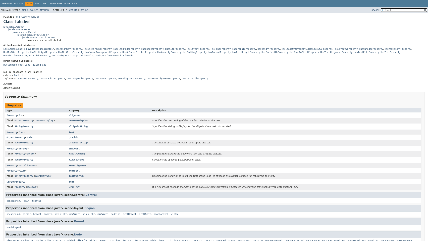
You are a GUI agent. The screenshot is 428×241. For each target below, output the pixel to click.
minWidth (102, 214)
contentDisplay (78, 120)
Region (89, 208)
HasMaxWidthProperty (16, 52)
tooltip (36, 200)
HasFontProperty (221, 49)
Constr (34, 10)
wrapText (74, 187)
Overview (6, 4)
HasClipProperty (175, 49)
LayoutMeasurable (14, 49)
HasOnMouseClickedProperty (139, 52)
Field (25, 10)
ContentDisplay (44, 120)
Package (18, 4)
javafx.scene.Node (19, 29)
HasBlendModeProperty (126, 49)
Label (28, 64)
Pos (21, 115)
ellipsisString (78, 126)
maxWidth (74, 214)
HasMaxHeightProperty (398, 49)
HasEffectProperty (198, 49)
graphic (73, 137)
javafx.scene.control (27, 16)
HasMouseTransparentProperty (103, 52)
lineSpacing (76, 159)
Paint (22, 170)
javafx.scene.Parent (24, 32)
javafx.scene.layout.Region (33, 34)
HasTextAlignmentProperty (336, 52)
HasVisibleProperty (15, 55)
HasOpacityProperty (169, 52)
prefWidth (145, 214)
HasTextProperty (391, 52)
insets (48, 214)
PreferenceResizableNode (117, 55)
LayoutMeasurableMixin (40, 49)
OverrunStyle (43, 176)
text (71, 181)
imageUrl (74, 148)
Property (12, 115)
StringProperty (24, 126)
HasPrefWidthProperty (274, 52)
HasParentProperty (219, 52)
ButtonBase (10, 64)
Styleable (57, 55)
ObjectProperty (24, 120)
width (174, 214)
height (37, 214)
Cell (20, 64)
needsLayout (14, 227)
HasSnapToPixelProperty (304, 52)
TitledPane (39, 64)
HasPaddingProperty (195, 52)
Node (29, 137)
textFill (74, 170)
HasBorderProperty (152, 49)
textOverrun (76, 176)
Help (74, 4)
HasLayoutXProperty (320, 49)
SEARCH (375, 10)
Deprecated (55, 4)
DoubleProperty (24, 142)
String (23, 148)
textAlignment (77, 165)
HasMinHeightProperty (43, 52)
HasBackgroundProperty (98, 49)
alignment (75, 115)
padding (115, 214)
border (27, 214)
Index (67, 4)
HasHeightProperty (268, 49)
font (71, 132)
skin (26, 200)
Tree (43, 4)
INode (97, 55)
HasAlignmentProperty (69, 49)
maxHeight (61, 214)
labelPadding (77, 153)
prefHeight (129, 214)
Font (21, 132)
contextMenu (14, 200)
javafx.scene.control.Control (38, 37)
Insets (31, 153)
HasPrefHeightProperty (246, 52)
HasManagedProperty (371, 49)
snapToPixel (161, 214)
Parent (79, 221)
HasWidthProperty (39, 55)
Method (44, 10)
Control (18, 75)
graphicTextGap (78, 142)
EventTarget (72, 55)
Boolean (31, 187)
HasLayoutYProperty (346, 49)
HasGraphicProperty (244, 49)
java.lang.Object (13, 26)
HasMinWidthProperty (71, 52)
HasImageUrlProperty (294, 49)
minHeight (89, 214)
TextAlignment (27, 165)
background (13, 214)
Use (37, 4)
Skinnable (87, 55)
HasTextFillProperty (366, 52)
